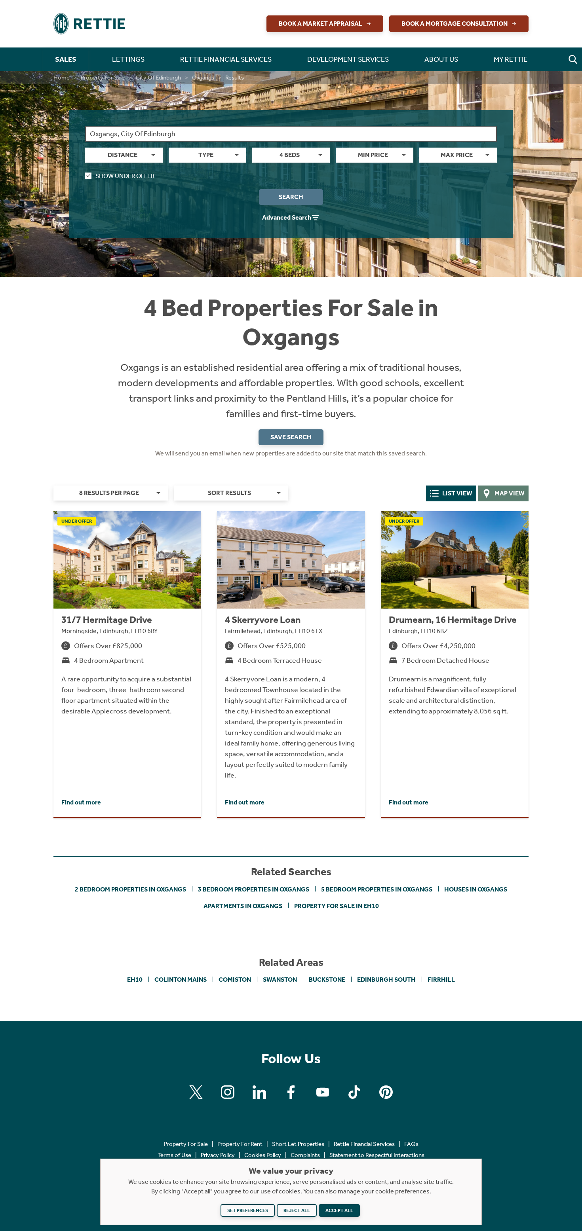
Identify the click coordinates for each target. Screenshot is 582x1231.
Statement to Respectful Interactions (376, 1155)
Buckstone (327, 979)
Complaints (305, 1155)
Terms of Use (174, 1155)
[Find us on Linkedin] (259, 1092)
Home (61, 77)
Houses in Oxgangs (475, 889)
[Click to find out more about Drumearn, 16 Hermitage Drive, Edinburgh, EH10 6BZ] (455, 664)
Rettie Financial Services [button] (226, 59)
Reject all (296, 1210)
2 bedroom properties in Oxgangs (130, 889)
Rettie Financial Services (364, 1144)
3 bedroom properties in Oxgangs (253, 889)
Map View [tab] (510, 493)
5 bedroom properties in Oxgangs (376, 889)
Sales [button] (65, 59)
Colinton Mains (180, 979)
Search (291, 197)
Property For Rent (239, 1144)
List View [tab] (457, 493)
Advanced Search (286, 217)
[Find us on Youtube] (322, 1092)
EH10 (135, 979)
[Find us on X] (196, 1092)
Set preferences (247, 1210)
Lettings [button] (128, 59)
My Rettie (510, 59)
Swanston (280, 979)
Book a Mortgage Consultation (454, 23)
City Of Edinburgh (158, 77)
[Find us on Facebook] (291, 1092)
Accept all (339, 1210)
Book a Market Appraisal (320, 23)
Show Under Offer (124, 176)
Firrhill (441, 979)
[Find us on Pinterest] (386, 1092)
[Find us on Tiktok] (354, 1092)
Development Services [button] (348, 59)
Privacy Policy (218, 1155)
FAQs (411, 1144)
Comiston (235, 979)
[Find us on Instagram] (227, 1092)
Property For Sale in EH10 (336, 906)
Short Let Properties (298, 1144)
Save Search (291, 437)
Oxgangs (203, 77)
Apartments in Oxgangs (243, 906)
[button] (573, 59)
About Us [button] (441, 59)
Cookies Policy (262, 1155)
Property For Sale (103, 77)
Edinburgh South (386, 979)
